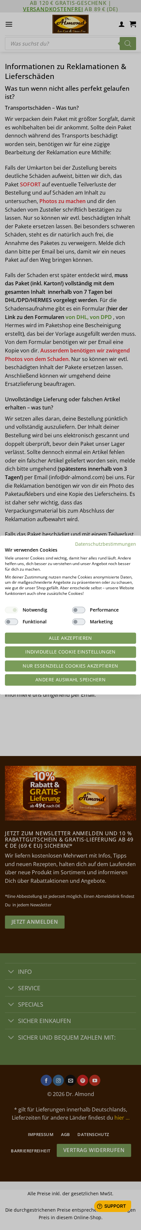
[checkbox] (11, 610)
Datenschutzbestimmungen (105, 544)
